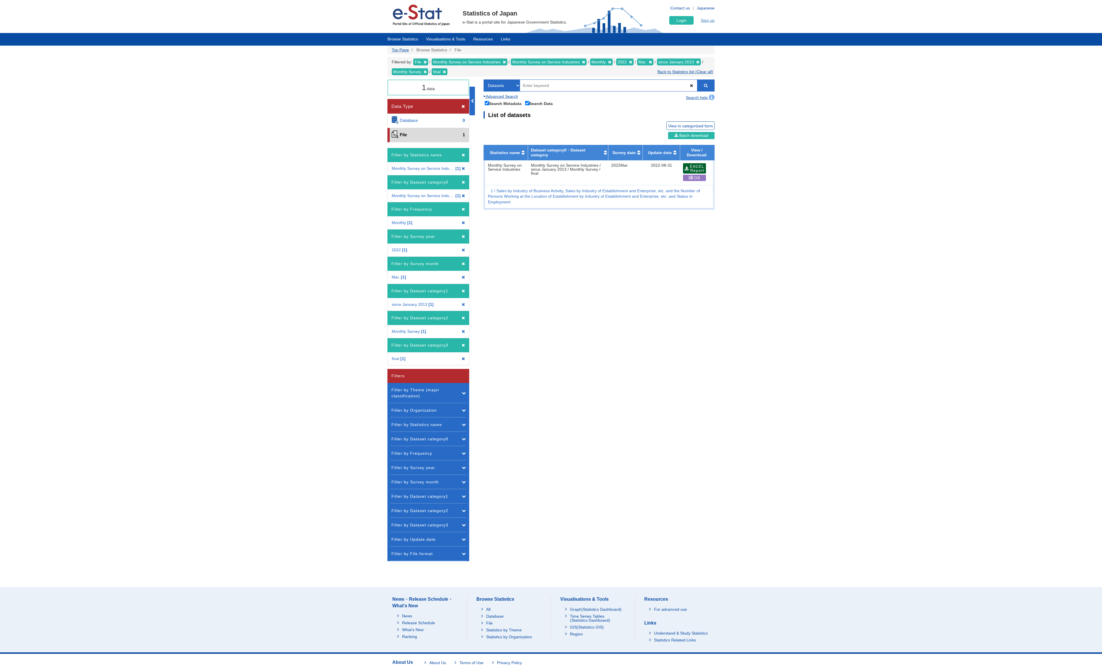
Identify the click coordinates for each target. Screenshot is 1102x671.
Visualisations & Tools (445, 39)
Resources (483, 39)
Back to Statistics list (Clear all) (685, 71)
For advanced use (670, 609)
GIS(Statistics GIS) (587, 627)
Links (505, 39)
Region (576, 634)
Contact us (680, 8)
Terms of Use (471, 663)
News (407, 616)
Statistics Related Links (675, 640)
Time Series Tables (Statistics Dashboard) (590, 618)
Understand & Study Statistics (681, 633)
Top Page (400, 50)
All (488, 609)
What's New (413, 630)
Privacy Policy (509, 663)
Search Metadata (505, 103)
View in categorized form (690, 126)
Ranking (409, 637)
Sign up (708, 20)
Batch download (693, 135)
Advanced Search (501, 96)
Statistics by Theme (504, 630)
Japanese (706, 8)
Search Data (541, 103)
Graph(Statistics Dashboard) (596, 609)
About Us (437, 663)
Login (681, 20)
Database (495, 616)
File (489, 623)
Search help (697, 97)
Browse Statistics (402, 39)
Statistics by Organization (509, 637)
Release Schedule (418, 623)
